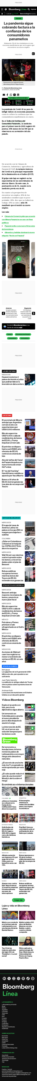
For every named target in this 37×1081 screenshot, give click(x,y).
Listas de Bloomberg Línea (9, 1048)
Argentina (4, 1009)
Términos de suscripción (9, 1058)
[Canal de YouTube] (13, 978)
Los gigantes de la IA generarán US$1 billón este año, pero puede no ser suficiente (16, 674)
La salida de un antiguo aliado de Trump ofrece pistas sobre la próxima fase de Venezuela (17, 684)
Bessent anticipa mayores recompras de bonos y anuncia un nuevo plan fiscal (12, 596)
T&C (3, 1062)
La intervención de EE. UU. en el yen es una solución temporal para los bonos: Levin (12, 730)
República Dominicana (8, 1027)
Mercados (5, 1037)
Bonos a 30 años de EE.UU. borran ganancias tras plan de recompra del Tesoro (13, 483)
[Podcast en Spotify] (32, 978)
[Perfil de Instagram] (18, 978)
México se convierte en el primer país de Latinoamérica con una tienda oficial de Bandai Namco (10, 926)
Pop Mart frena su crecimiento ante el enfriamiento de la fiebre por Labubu (26, 830)
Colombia (5, 1011)
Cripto (4, 1042)
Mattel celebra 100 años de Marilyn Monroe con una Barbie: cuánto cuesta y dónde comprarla (26, 927)
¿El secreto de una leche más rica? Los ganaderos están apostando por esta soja (13, 766)
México (4, 1008)
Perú (3, 1016)
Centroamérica (25, 338)
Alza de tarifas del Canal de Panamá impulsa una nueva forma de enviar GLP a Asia (12, 463)
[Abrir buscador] (28, 9)
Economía (5, 1036)
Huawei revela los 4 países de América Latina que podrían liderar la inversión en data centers (13, 380)
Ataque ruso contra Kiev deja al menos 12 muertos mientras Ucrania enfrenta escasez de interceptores (10, 888)
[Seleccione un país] (6, 9)
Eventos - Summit (7, 1069)
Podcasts (4, 1046)
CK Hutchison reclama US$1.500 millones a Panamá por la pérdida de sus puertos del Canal (25, 314)
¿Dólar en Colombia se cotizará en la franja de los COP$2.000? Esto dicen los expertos (11, 545)
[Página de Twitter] (9, 978)
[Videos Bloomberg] (18, 699)
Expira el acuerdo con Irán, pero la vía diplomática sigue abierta (13, 707)
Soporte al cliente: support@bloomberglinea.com (16, 1074)
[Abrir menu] (2, 9)
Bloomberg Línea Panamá (23, 334)
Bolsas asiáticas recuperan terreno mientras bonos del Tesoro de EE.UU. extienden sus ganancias (12, 576)
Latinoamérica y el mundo (9, 1004)
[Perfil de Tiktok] (28, 978)
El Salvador (5, 1025)
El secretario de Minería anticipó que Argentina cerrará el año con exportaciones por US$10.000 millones (12, 425)
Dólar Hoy (5, 1039)
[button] (33, 53)
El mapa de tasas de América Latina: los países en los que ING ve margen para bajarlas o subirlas (12, 530)
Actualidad (5, 1041)
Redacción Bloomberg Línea (13, 88)
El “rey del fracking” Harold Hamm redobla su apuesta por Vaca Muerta (12, 473)
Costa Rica (5, 1023)
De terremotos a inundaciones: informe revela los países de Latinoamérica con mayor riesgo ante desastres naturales (13, 753)
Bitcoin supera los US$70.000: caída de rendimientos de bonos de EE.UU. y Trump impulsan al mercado (12, 438)
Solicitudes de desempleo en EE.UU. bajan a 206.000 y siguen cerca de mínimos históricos (9, 832)
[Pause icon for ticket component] (2, 14)
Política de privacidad (8, 1057)
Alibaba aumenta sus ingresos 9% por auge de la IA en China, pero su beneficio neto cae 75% (10, 860)
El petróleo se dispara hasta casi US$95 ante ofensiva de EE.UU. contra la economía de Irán (11, 451)
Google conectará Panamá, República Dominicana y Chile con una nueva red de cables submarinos (12, 313)
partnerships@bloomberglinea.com (12, 1071)
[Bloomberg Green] (18, 740)
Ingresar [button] (33, 9)
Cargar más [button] (18, 900)
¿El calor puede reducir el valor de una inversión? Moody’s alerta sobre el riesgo (13, 777)
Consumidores (12, 338)
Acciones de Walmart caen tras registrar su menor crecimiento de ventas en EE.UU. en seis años (12, 657)
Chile (3, 1015)
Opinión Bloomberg (10, 666)
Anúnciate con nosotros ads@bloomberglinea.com (16, 1073)
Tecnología (5, 1060)
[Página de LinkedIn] (23, 978)
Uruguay (4, 1021)
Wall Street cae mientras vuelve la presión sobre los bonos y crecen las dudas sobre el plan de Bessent (12, 560)
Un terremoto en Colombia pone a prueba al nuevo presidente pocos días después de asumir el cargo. (12, 718)
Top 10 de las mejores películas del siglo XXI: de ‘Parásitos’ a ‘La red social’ (9, 952)
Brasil (3, 1006)
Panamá (18, 18)
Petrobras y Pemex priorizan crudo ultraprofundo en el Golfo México (13, 626)
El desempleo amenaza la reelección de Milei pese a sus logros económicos (26, 805)
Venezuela (5, 1013)
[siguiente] (33, 313)
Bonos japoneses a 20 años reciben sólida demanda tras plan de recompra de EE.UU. (27, 859)
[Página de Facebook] (4, 978)
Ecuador (4, 1018)
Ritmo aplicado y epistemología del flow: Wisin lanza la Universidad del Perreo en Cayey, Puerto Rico (26, 953)
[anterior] (3, 313)
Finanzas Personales (8, 1044)
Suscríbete (5, 1055)
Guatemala (5, 1028)
